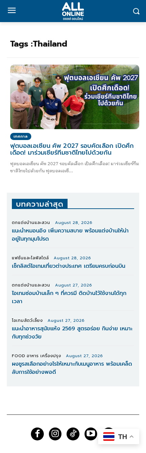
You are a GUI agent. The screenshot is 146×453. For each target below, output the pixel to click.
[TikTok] (73, 434)
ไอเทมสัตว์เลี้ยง (27, 320)
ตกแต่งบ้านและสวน (31, 223)
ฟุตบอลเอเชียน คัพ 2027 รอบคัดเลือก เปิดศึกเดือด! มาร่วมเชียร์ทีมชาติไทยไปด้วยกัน (72, 149)
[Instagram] (55, 434)
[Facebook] (37, 434)
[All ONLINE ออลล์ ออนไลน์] (73, 11)
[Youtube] (91, 434)
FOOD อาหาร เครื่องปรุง (36, 356)
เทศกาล (21, 136)
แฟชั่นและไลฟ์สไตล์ (30, 258)
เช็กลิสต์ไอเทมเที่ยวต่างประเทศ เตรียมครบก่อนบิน (68, 266)
